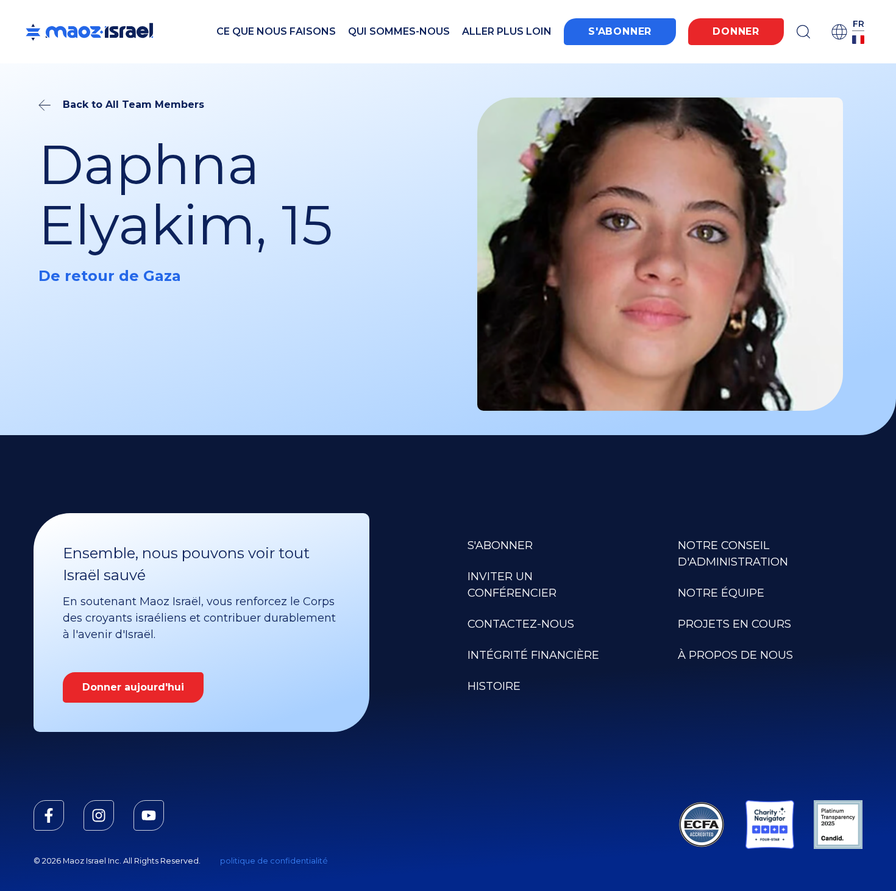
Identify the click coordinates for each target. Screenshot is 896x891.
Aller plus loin (507, 31)
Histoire (494, 686)
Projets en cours (734, 624)
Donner (736, 31)
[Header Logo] (89, 31)
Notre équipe (721, 593)
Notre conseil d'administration (733, 554)
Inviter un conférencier (512, 585)
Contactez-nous (521, 624)
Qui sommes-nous (399, 31)
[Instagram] (99, 815)
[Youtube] (148, 815)
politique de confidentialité (274, 860)
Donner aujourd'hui (133, 687)
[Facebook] (49, 815)
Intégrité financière (533, 655)
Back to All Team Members (133, 104)
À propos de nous (735, 655)
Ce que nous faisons (276, 31)
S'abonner (620, 31)
